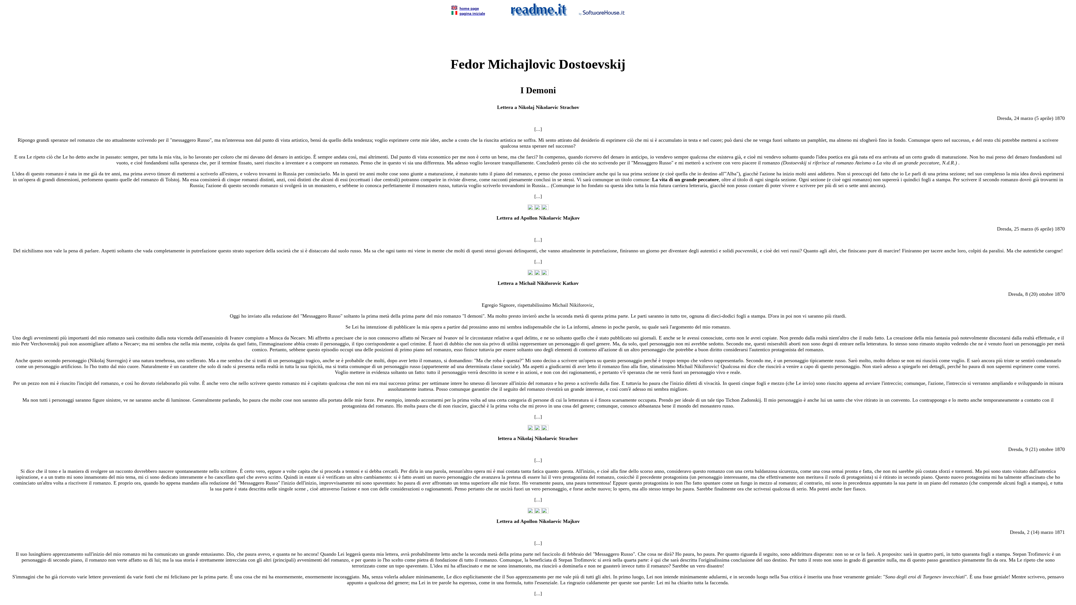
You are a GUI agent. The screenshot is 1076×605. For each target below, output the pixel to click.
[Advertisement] (538, 29)
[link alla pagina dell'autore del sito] (604, 13)
